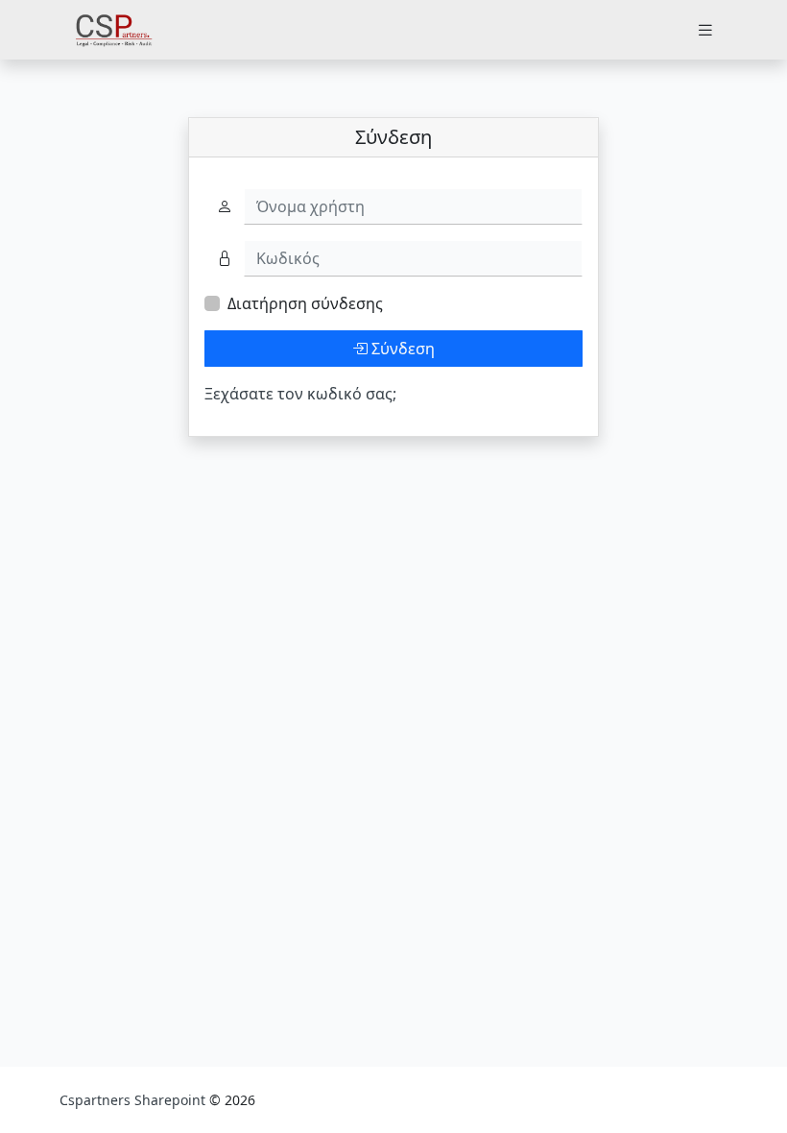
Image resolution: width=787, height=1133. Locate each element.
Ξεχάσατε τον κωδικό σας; (300, 393)
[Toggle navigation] (705, 30)
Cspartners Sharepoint (134, 1100)
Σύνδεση (401, 348)
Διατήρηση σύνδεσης (305, 303)
